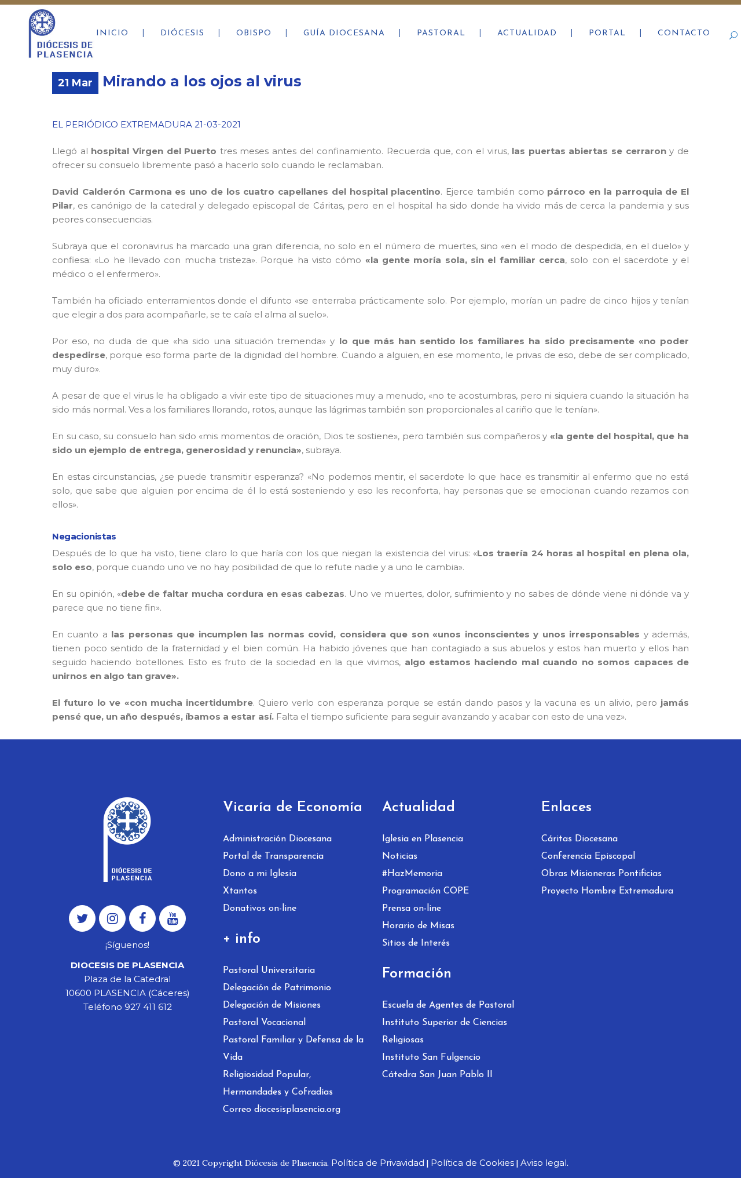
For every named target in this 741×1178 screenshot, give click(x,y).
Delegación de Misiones (272, 1005)
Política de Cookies (472, 1162)
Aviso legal (543, 1162)
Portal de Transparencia (273, 856)
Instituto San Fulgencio (431, 1057)
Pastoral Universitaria (269, 970)
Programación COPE (425, 891)
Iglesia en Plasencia (422, 839)
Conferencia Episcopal (588, 856)
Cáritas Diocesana (579, 839)
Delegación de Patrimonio (277, 988)
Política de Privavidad (377, 1162)
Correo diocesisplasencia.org (281, 1109)
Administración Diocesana (277, 839)
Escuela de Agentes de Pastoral (448, 1005)
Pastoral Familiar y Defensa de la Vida (293, 1048)
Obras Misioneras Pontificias (601, 873)
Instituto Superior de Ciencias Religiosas (444, 1031)
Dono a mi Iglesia (259, 873)
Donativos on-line (259, 908)
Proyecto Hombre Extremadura (607, 891)
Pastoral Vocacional (264, 1022)
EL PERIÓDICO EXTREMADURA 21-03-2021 (146, 124)
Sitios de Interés (416, 943)
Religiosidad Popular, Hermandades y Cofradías (278, 1083)
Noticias (399, 856)
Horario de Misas (418, 926)
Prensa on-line (411, 908)
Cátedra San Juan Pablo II (437, 1074)
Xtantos (240, 891)
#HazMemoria (412, 873)
